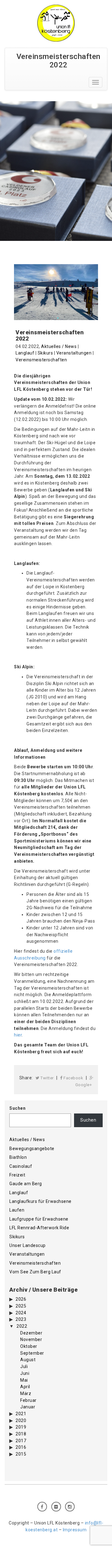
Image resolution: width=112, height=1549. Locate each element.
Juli (24, 1366)
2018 (21, 1433)
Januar (27, 1406)
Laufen (16, 1210)
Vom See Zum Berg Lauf (35, 1271)
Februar (28, 1400)
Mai (24, 1380)
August (27, 1359)
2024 (21, 1312)
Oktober (28, 1346)
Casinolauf (20, 1166)
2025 (21, 1305)
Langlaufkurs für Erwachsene (40, 1201)
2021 (21, 1413)
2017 (21, 1440)
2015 (21, 1454)
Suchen (17, 1108)
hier (18, 1034)
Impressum (75, 1529)
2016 (21, 1447)
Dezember (31, 1332)
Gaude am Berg (25, 1183)
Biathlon (18, 1157)
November (31, 1339)
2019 (21, 1427)
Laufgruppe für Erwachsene (38, 1219)
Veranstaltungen (74, 352)
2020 (21, 1420)
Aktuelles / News (59, 346)
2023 (21, 1319)
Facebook (73, 1078)
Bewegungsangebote (31, 1148)
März (25, 1393)
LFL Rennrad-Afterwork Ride (39, 1227)
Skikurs (45, 352)
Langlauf (25, 352)
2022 (21, 1326)
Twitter (47, 1078)
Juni (24, 1373)
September (32, 1353)
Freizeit (17, 1174)
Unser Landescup (27, 1245)
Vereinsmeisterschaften (41, 359)
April (25, 1386)
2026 (21, 1299)
